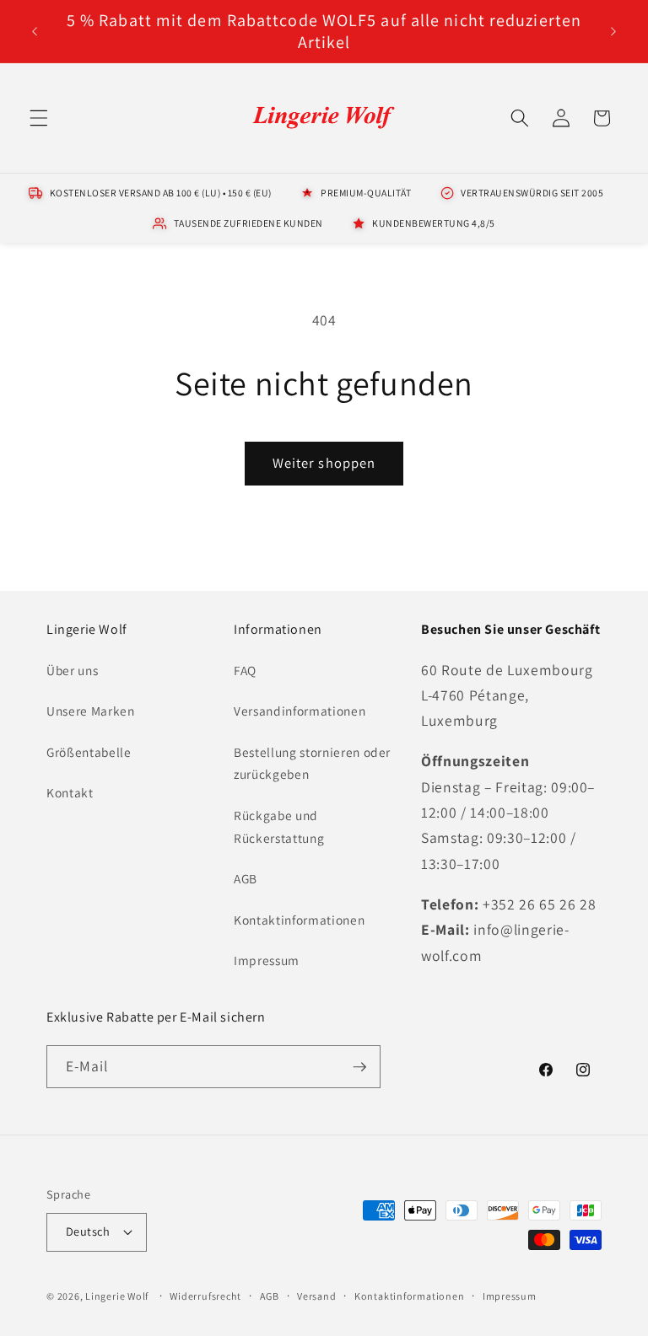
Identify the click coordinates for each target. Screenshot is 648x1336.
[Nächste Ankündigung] (613, 31)
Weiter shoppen (324, 462)
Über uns (72, 670)
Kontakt (70, 792)
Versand (316, 1296)
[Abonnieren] (359, 1067)
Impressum (267, 960)
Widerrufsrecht (205, 1296)
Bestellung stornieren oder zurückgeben (312, 763)
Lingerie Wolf (116, 1296)
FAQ (245, 670)
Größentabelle (89, 751)
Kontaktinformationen (299, 919)
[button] (39, 118)
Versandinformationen (299, 710)
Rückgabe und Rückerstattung (279, 826)
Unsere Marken (90, 710)
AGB (245, 878)
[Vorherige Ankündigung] (34, 31)
